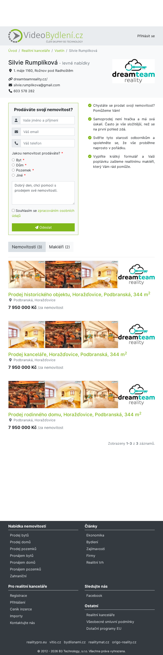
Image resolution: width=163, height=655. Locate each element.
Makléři (59, 246)
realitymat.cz (99, 642)
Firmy (90, 555)
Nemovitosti (27, 246)
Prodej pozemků (23, 549)
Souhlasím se (43, 213)
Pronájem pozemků (25, 569)
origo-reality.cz (124, 642)
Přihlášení (17, 602)
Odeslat (45, 227)
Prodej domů (20, 542)
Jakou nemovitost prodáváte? (36, 153)
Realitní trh (95, 562)
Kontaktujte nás (22, 623)
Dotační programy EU (103, 628)
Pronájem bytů (21, 555)
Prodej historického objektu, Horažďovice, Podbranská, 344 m (79, 294)
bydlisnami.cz (75, 642)
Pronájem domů (22, 562)
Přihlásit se (146, 36)
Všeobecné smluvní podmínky (110, 622)
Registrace (18, 595)
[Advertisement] (81, 12)
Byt (18, 160)
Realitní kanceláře (36, 50)
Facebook (94, 595)
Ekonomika (95, 535)
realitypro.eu (37, 642)
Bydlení (92, 542)
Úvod (12, 50)
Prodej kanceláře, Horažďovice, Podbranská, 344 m (67, 354)
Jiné (19, 175)
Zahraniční (18, 576)
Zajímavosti (95, 549)
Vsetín (59, 50)
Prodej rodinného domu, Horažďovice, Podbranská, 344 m (74, 414)
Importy (16, 616)
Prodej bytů (19, 535)
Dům (20, 165)
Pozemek (23, 170)
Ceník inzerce (21, 609)
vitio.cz (55, 642)
